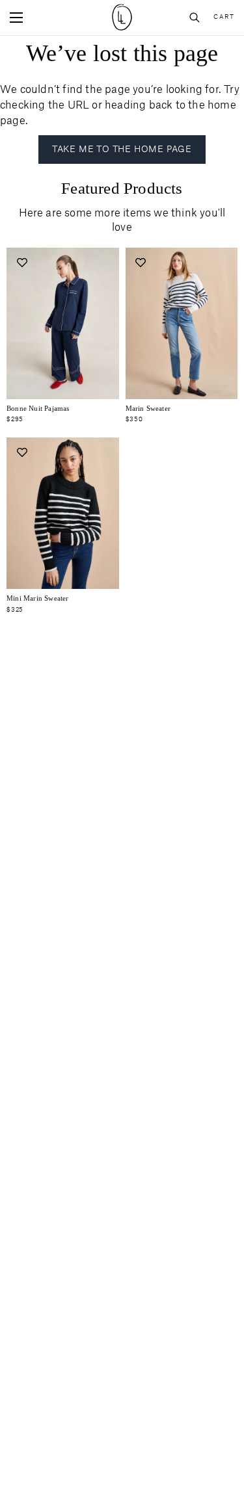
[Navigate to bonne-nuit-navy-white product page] (63, 323)
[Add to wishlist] (22, 263)
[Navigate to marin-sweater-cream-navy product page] (182, 323)
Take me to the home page (122, 149)
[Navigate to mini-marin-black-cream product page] (63, 513)
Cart (223, 17)
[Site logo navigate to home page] (122, 17)
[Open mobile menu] (16, 17)
